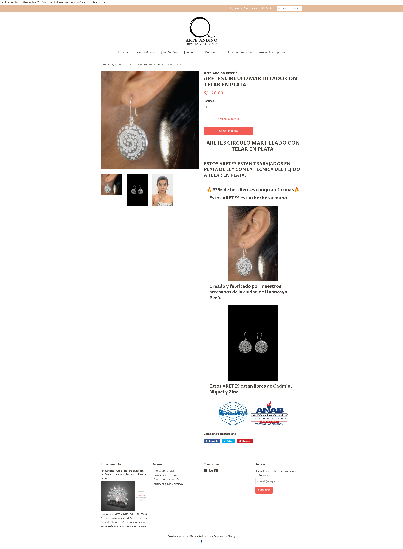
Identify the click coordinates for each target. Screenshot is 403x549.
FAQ (154, 488)
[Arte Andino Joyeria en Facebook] (205, 471)
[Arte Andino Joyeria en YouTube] (216, 471)
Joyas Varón (168, 52)
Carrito (269, 8)
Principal (123, 52)
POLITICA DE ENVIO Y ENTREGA (167, 484)
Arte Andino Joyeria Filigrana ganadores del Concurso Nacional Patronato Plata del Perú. (124, 474)
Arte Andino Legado (270, 52)
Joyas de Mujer (144, 52)
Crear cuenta (250, 8)
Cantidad (209, 101)
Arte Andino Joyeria (203, 536)
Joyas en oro (191, 52)
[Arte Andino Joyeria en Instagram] (211, 471)
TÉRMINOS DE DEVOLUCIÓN (165, 479)
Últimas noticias (111, 464)
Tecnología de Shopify (224, 536)
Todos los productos (240, 52)
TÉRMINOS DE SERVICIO (163, 470)
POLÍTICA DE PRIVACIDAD (164, 475)
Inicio (103, 64)
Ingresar (234, 8)
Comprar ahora (228, 131)
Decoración (212, 52)
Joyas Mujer (116, 64)
